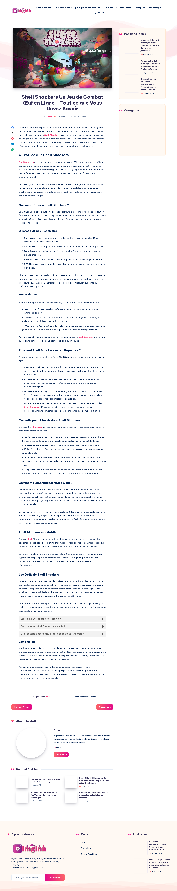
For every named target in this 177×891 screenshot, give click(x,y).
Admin (58, 730)
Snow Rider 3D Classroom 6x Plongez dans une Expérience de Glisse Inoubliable (94, 780)
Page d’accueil (43, 8)
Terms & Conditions (89, 854)
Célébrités (111, 8)
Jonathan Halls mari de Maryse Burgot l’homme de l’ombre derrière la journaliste (150, 45)
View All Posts (61, 754)
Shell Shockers (51, 135)
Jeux (48, 697)
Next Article (105, 707)
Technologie (155, 8)
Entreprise (140, 8)
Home (83, 842)
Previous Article (22, 707)
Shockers (37, 427)
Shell (30, 539)
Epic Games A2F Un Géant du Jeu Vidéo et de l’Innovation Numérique (44, 795)
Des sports (125, 8)
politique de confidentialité (89, 8)
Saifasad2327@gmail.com (31, 868)
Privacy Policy (86, 848)
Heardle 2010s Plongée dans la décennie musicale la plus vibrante (93, 795)
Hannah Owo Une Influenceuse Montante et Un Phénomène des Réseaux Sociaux (149, 84)
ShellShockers (85, 337)
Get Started (54, 877)
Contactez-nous (63, 8)
